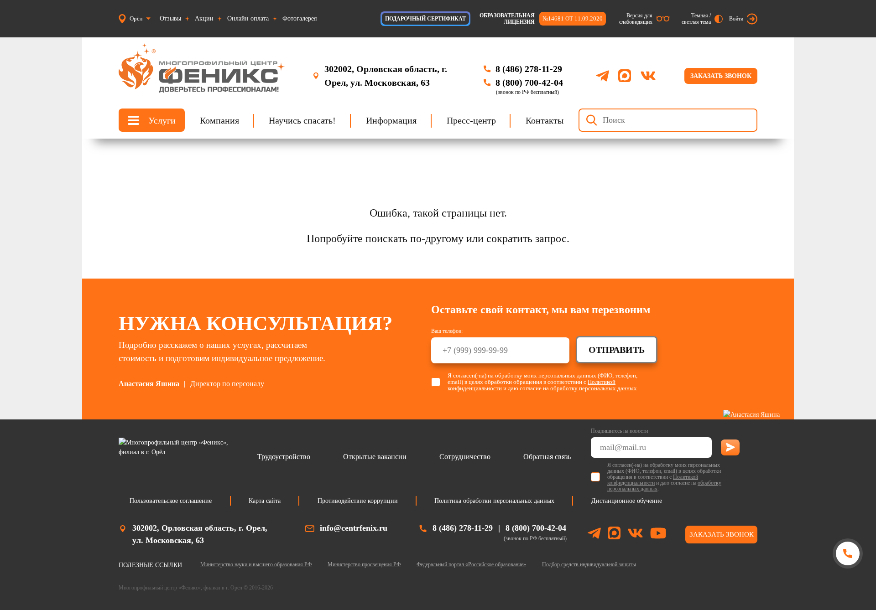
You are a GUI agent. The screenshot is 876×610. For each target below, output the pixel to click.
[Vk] (648, 75)
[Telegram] (602, 76)
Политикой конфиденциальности (652, 480)
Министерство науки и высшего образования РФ (256, 564)
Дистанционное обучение (626, 500)
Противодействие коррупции (358, 500)
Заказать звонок (720, 75)
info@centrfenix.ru (353, 527)
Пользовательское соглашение (171, 500)
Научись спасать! (302, 120)
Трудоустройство (283, 456)
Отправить (617, 350)
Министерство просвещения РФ (364, 564)
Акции (204, 18)
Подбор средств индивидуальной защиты (589, 564)
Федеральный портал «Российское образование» (471, 564)
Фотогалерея (299, 18)
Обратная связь (547, 456)
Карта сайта (265, 500)
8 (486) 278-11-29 (528, 69)
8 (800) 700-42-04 (529, 83)
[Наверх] (847, 588)
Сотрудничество (464, 456)
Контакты (544, 120)
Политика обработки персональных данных (494, 500)
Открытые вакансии (375, 456)
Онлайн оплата (248, 18)
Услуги (162, 120)
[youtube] (658, 534)
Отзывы (170, 18)
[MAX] (624, 75)
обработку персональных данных (593, 388)
